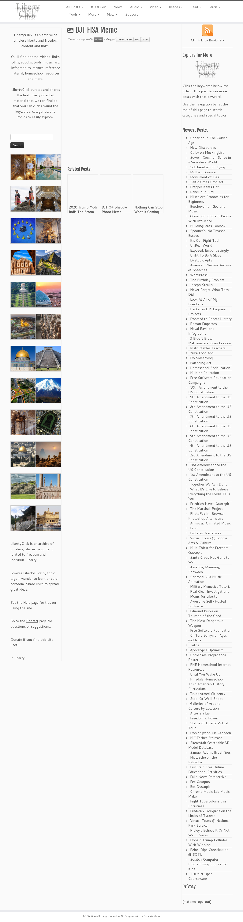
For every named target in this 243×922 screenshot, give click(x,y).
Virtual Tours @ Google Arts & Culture (207, 540)
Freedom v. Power (204, 718)
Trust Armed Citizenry (207, 693)
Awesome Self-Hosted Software (207, 603)
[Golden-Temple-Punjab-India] (48, 517)
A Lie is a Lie (200, 713)
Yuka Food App (202, 352)
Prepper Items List (204, 186)
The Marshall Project (206, 508)
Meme (145, 39)
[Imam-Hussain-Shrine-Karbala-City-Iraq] (23, 166)
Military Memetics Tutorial (211, 586)
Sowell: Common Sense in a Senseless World (209, 160)
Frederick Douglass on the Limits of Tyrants (209, 813)
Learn (213, 6)
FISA (137, 39)
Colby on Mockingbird (207, 152)
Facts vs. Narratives (205, 533)
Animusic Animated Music (210, 523)
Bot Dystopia (200, 786)
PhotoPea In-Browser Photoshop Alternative (206, 516)
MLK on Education (204, 372)
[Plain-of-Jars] (23, 198)
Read (194, 6)
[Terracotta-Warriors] (48, 326)
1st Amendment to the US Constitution (209, 477)
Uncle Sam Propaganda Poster (207, 657)
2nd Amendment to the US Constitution (207, 467)
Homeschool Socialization (210, 367)
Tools (74, 14)
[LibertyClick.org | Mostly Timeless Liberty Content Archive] (28, 11)
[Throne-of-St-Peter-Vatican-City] (48, 230)
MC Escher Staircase (206, 737)
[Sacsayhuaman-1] (23, 485)
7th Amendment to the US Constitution (209, 419)
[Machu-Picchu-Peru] (48, 262)
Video (154, 6)
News (117, 6)
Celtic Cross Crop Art (206, 181)
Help (26, 602)
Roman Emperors (203, 323)
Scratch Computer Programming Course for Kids (207, 864)
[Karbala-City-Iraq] (23, 326)
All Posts (73, 6)
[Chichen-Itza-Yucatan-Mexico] (48, 358)
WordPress (198, 274)
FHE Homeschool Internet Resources (209, 667)
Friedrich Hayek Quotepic (210, 503)
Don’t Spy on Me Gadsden (210, 732)
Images (175, 6)
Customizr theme (152, 916)
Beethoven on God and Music (206, 209)
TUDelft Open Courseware (200, 876)
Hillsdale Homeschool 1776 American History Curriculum (206, 684)
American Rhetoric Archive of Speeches (209, 267)
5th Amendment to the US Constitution (209, 438)
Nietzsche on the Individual (202, 759)
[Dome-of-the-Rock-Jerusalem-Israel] (23, 453)
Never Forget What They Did (208, 292)
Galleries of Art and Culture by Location (204, 706)
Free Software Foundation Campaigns (209, 380)
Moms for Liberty (203, 596)
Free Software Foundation (210, 630)
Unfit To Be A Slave (205, 255)
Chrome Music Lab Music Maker (209, 794)
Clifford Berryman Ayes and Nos (207, 637)
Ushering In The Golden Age (208, 140)
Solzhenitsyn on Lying (207, 167)
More (92, 14)
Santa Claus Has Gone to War (208, 560)
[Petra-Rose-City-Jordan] (23, 262)
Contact (32, 620)
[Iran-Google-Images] (48, 294)
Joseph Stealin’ (202, 284)
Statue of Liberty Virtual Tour (208, 725)
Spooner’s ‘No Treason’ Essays (207, 233)
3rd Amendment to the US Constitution (209, 457)
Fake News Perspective (208, 776)
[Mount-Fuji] (48, 390)
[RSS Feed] (207, 30)
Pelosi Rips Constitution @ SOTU (208, 852)
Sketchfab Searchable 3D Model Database (209, 745)
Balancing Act (200, 362)
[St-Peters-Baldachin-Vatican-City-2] (48, 198)
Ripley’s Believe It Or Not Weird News (209, 832)
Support (131, 14)
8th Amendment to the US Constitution (209, 409)
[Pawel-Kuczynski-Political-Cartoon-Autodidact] (23, 230)
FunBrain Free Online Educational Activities (206, 769)
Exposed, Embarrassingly (209, 250)
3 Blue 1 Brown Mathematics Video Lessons (210, 340)
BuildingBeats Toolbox (207, 225)
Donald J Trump (124, 39)
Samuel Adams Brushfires (210, 752)
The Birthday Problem (207, 279)
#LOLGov (98, 6)
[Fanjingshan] (48, 453)
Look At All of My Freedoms (203, 302)
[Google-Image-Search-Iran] (48, 485)
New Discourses (203, 147)
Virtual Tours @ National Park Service (209, 823)
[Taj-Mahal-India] (48, 166)
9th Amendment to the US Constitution (209, 399)
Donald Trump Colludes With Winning (207, 842)
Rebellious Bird (202, 191)
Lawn (194, 528)
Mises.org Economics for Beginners (208, 199)
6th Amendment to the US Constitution (209, 428)
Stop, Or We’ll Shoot (206, 698)
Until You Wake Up (205, 674)
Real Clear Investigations (209, 591)
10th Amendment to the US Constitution (208, 389)
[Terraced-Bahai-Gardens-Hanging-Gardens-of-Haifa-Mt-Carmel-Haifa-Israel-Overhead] (23, 390)
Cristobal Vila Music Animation (205, 579)
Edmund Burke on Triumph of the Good (204, 613)
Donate (16, 639)
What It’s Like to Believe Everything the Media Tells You (209, 494)
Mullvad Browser (203, 172)
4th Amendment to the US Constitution (209, 448)
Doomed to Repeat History (211, 318)
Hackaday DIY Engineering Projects (210, 311)
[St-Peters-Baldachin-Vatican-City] (23, 422)
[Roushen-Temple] (23, 517)
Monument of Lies (204, 176)
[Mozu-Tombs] (48, 422)
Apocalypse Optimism (206, 649)
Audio (135, 6)
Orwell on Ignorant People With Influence (209, 218)
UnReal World (201, 245)
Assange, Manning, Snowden (204, 569)
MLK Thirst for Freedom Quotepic (208, 550)
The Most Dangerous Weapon (205, 623)
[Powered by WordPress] (122, 915)
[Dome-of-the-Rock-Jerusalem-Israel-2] (23, 358)
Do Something (201, 357)
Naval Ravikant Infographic (201, 331)
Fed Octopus (200, 781)
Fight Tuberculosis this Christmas (207, 803)
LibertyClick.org (99, 916)
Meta (111, 14)
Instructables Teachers (208, 347)
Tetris (194, 644)
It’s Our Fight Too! (204, 240)
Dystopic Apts (201, 260)
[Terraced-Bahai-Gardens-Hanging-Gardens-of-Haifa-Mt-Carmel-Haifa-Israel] (23, 294)
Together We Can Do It (208, 484)
